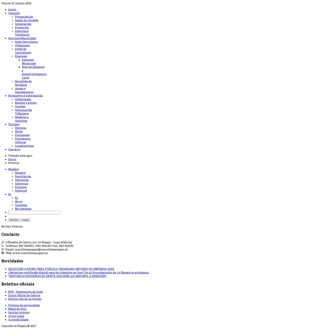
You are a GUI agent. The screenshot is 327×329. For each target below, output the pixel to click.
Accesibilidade (18, 319)
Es (16, 198)
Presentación (24, 16)
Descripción (23, 176)
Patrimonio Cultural (22, 140)
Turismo (13, 124)
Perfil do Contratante (23, 50)
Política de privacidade (24, 305)
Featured (21, 190)
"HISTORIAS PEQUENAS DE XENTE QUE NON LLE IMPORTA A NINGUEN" (57, 276)
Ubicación (22, 180)
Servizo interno (18, 312)
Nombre (20, 172)
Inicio (12, 9)
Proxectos (22, 27)
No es (18, 201)
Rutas (19, 131)
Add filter (14, 220)
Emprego (21, 56)
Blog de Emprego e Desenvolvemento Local (34, 72)
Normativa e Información (25, 95)
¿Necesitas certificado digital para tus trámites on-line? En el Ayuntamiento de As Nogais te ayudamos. (78, 272)
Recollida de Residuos (23, 83)
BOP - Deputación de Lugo (25, 291)
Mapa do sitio (17, 309)
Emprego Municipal (29, 61)
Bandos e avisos (25, 102)
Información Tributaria (23, 111)
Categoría (21, 183)
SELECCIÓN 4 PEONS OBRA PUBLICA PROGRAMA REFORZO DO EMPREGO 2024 (61, 269)
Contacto (14, 149)
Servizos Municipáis (22, 38)
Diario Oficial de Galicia (24, 295)
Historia (20, 128)
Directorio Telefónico (22, 32)
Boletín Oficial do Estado (24, 299)
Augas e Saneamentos (24, 90)
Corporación (23, 24)
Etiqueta (21, 187)
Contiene (21, 205)
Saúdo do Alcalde (26, 20)
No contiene (23, 208)
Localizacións (24, 146)
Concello (14, 13)
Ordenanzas (23, 99)
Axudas (20, 106)
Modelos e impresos (22, 118)
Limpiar (25, 220)
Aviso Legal (16, 316)
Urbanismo (22, 45)
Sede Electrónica (26, 42)
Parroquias (22, 135)
